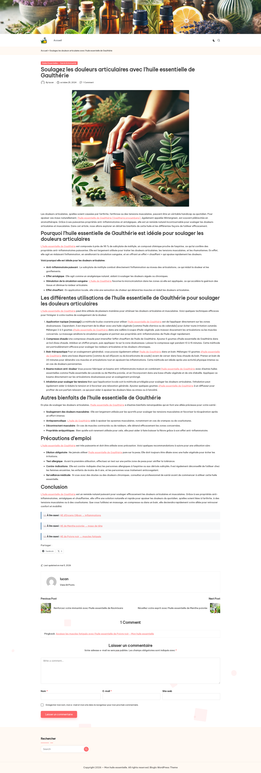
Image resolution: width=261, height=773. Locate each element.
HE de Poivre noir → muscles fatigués (80, 536)
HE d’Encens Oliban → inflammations (80, 515)
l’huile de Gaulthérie (150, 351)
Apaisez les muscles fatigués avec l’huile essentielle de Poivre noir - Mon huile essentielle (105, 633)
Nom (44, 691)
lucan (64, 579)
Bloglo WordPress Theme (164, 767)
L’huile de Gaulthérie (100, 281)
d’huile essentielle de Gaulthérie (90, 329)
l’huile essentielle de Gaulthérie (145, 321)
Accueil (44, 50)
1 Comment (88, 82)
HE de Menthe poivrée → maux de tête (81, 525)
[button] (67, 584)
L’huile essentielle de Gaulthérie (58, 246)
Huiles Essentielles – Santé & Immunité (59, 63)
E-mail (107, 691)
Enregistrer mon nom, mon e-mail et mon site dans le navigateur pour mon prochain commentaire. (92, 705)
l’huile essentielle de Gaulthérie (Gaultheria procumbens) (109, 217)
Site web (167, 691)
